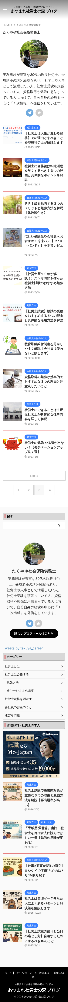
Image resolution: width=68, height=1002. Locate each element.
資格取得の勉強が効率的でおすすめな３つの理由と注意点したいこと (44, 381)
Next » (34, 476)
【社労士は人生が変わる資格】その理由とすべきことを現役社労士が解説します (44, 137)
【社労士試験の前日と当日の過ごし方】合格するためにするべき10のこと (44, 936)
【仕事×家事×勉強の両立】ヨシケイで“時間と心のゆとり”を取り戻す (44, 870)
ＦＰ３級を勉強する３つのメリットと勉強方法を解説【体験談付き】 (44, 208)
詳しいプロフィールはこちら (34, 633)
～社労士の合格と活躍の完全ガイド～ (34, 984)
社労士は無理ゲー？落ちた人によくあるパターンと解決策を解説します (44, 903)
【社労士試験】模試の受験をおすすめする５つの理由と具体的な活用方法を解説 (44, 315)
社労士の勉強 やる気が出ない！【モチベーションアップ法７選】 (44, 447)
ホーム (8, 973)
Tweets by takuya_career (23, 648)
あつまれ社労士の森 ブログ (34, 11)
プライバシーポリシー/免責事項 (32, 973)
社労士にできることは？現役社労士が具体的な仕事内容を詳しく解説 (44, 414)
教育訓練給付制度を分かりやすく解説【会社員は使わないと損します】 (44, 348)
